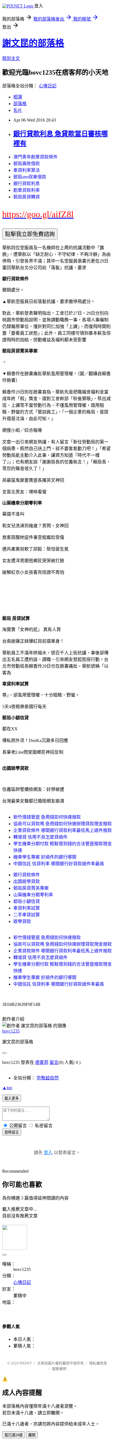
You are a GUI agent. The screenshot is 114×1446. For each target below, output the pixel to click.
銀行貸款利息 (26, 183)
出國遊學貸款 (26, 881)
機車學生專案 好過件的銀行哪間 (44, 857)
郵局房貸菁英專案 (31, 888)
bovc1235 (11, 1031)
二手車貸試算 (26, 914)
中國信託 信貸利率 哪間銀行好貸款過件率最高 (58, 863)
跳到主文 (11, 58)
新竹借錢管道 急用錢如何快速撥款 (47, 817)
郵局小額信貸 (26, 901)
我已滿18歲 (13, 1435)
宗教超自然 (48, 1078)
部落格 (20, 103)
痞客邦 (41, 1062)
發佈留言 (11, 1132)
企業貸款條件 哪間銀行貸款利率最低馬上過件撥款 (62, 830)
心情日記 (47, 86)
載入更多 (11, 1098)
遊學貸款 (22, 921)
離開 (31, 1435)
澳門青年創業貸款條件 (35, 157)
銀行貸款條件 (26, 874)
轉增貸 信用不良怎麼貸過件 (40, 837)
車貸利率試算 (26, 908)
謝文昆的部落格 (33, 43)
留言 (54, 1062)
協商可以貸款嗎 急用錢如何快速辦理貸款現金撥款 (62, 823)
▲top (7, 1087)
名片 (17, 110)
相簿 (17, 97)
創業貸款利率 (26, 190)
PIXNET (25, 1363)
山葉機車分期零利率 (33, 894)
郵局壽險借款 (26, 163)
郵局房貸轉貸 (26, 197)
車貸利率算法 (26, 170)
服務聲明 (59, 1369)
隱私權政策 (98, 1363)
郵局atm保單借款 (29, 177)
